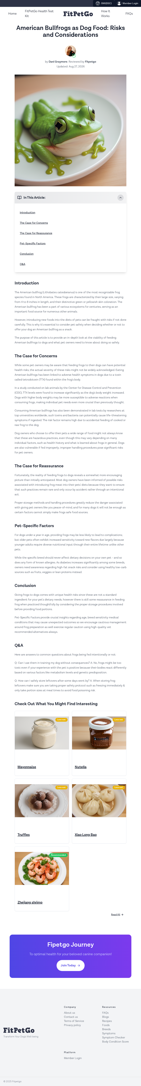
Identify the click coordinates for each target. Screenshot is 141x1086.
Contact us (71, 1017)
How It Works (105, 13)
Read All (115, 914)
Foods (106, 1025)
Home (12, 14)
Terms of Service (74, 1021)
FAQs (129, 14)
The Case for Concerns (34, 223)
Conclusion (27, 254)
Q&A (22, 264)
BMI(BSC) (106, 3)
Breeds (106, 1029)
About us (69, 1013)
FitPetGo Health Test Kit (39, 13)
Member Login (130, 3)
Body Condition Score (115, 1042)
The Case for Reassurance (36, 233)
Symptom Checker (113, 1037)
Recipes (107, 1021)
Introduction (27, 212)
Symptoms (108, 1033)
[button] (70, 197)
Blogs (105, 1017)
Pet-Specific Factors (33, 243)
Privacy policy (72, 1025)
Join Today (68, 965)
